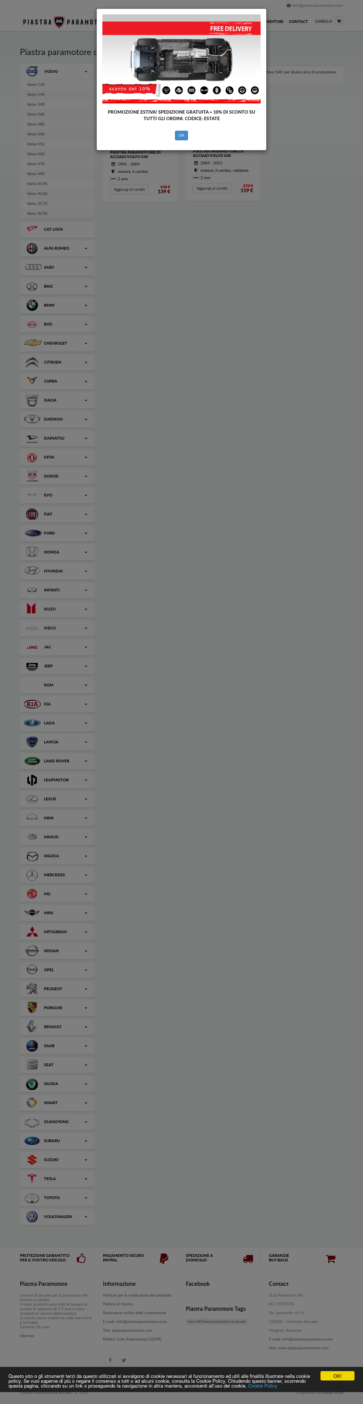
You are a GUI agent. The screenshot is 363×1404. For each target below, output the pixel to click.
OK (181, 135)
